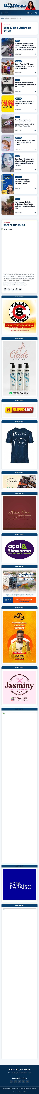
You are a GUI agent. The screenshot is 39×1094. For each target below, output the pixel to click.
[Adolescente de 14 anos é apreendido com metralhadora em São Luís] (8, 85)
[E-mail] (12, 289)
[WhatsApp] (31, 12)
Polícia (17, 40)
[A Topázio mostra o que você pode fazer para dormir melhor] (8, 143)
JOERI (24, 1092)
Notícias (18, 199)
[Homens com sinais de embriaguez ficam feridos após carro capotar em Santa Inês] (8, 205)
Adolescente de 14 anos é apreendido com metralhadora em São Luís (25, 85)
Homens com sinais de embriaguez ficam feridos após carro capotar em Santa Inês (25, 205)
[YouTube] (20, 289)
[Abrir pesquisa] (36, 13)
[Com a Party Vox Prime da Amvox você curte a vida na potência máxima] (8, 66)
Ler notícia (35, 54)
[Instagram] (27, 12)
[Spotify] (16, 289)
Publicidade (18, 61)
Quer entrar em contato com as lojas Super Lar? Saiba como (24, 103)
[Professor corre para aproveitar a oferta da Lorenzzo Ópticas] (8, 184)
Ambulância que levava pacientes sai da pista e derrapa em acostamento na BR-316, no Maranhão (24, 123)
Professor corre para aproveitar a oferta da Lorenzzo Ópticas (22, 182)
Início (2, 18)
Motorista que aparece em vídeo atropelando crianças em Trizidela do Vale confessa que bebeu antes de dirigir (25, 47)
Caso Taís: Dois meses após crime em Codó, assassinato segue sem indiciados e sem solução (24, 162)
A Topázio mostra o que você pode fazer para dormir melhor (25, 142)
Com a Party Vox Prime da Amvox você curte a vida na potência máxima (24, 66)
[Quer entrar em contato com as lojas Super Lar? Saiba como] (8, 103)
